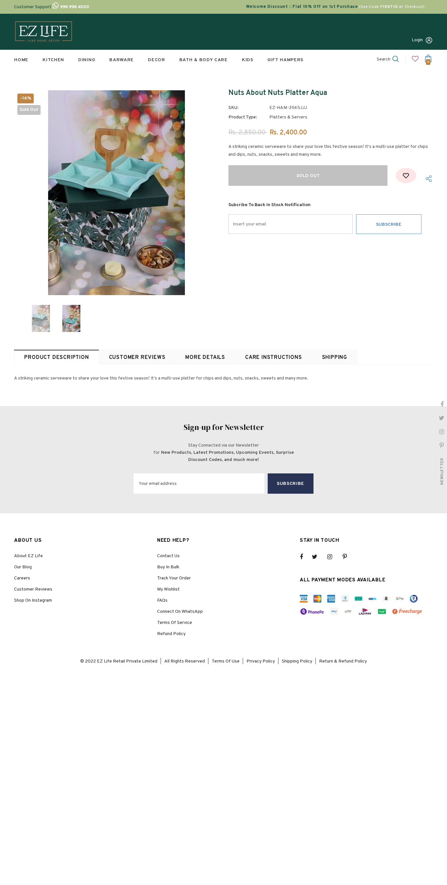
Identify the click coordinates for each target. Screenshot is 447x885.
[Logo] (43, 31)
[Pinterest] (348, 557)
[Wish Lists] (406, 175)
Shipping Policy (297, 661)
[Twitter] (318, 557)
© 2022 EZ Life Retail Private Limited (118, 661)
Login (417, 40)
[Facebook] (306, 557)
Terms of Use (226, 661)
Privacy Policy (260, 661)
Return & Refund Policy (343, 661)
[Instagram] (333, 557)
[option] (116, 192)
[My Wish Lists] (415, 61)
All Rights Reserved (184, 661)
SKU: (233, 108)
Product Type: (242, 117)
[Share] (427, 178)
